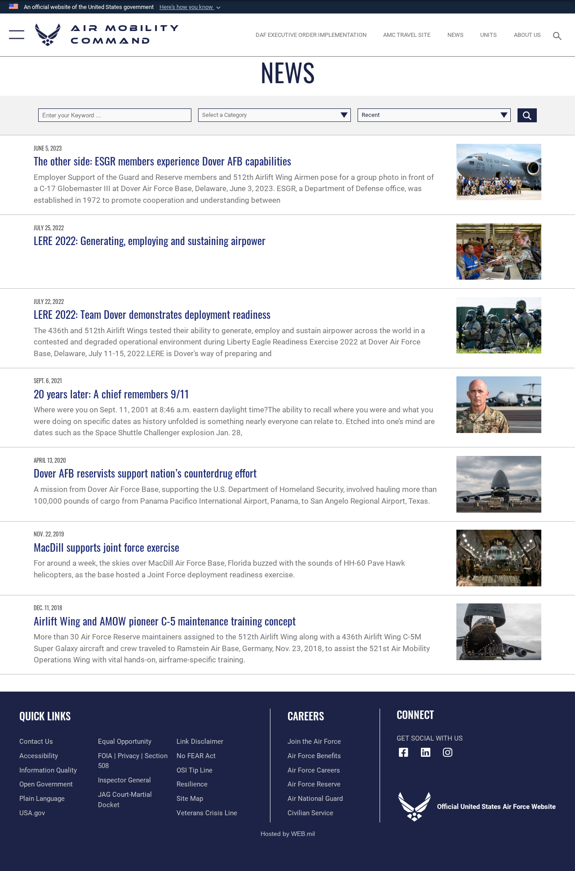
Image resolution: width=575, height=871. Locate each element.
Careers (306, 716)
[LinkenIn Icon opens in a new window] (425, 752)
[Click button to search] (527, 115)
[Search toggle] (558, 35)
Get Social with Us (430, 738)
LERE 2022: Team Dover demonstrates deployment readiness (152, 314)
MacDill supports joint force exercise (106, 547)
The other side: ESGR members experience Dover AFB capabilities (162, 160)
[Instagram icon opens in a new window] (447, 752)
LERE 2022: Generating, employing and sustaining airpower (149, 240)
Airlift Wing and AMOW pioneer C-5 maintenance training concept (165, 620)
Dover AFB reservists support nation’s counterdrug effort (145, 473)
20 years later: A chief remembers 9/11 (111, 393)
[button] (190, 7)
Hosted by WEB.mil (288, 833)
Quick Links (45, 716)
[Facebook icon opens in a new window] (403, 752)
